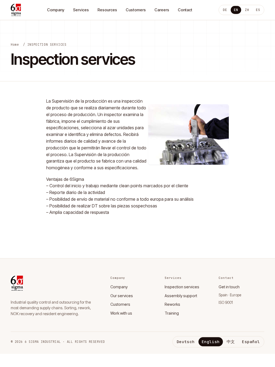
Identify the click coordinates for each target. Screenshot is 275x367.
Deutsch (186, 341)
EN (236, 10)
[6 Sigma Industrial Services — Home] (16, 10)
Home (15, 44)
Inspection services (182, 287)
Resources (107, 10)
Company (55, 10)
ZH (247, 10)
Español (251, 341)
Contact (185, 10)
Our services (121, 295)
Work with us (121, 313)
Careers (161, 10)
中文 (231, 341)
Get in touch (229, 287)
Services (81, 10)
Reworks (172, 304)
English (211, 341)
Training (172, 313)
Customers (136, 10)
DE (225, 10)
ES (258, 10)
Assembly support (181, 295)
